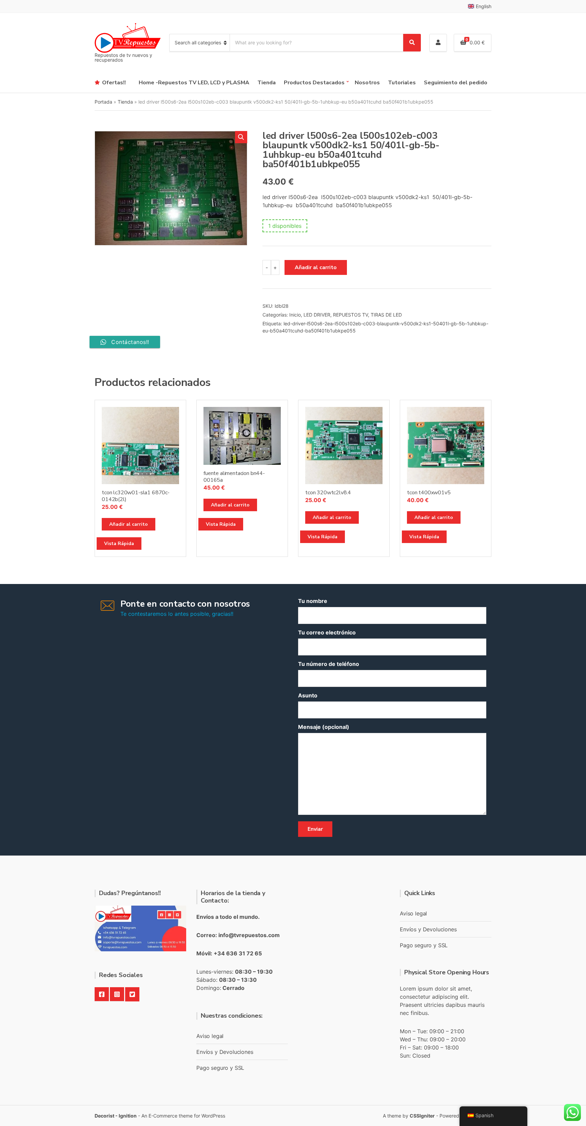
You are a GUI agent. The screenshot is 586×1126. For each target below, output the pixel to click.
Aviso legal (209, 1036)
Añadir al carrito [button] (128, 524)
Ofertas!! (114, 82)
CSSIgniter (422, 1116)
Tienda (266, 82)
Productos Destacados (314, 82)
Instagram (117, 994)
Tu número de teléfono (328, 664)
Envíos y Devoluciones (224, 1051)
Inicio (295, 315)
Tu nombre (312, 601)
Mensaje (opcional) (323, 726)
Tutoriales (402, 82)
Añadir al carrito (316, 267)
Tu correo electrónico (327, 632)
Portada (103, 102)
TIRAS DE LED (386, 315)
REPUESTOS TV (350, 315)
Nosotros (367, 82)
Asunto (307, 695)
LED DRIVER (317, 315)
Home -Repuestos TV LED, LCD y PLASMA (194, 82)
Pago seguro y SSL (220, 1067)
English (483, 6)
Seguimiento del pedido (455, 82)
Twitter (132, 994)
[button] (241, 137)
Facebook (102, 994)
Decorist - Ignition (116, 1116)
